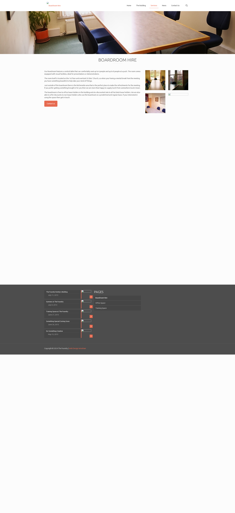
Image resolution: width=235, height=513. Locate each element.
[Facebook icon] (183, 348)
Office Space (100, 303)
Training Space (101, 308)
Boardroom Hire (101, 298)
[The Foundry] (54, 5)
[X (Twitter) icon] (186, 348)
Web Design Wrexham (77, 348)
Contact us (51, 104)
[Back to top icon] (190, 347)
